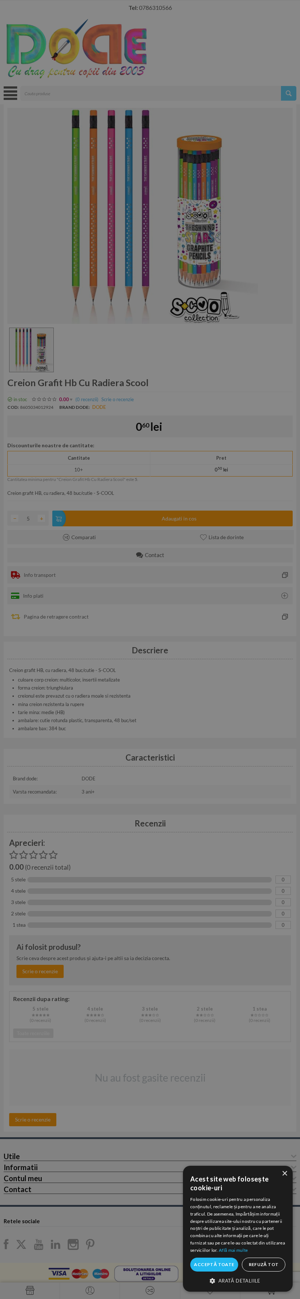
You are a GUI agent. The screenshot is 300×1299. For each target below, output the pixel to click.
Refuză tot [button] (264, 1264)
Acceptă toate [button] (214, 1264)
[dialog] (238, 1229)
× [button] (284, 1173)
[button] (237, 1280)
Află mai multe (233, 1250)
